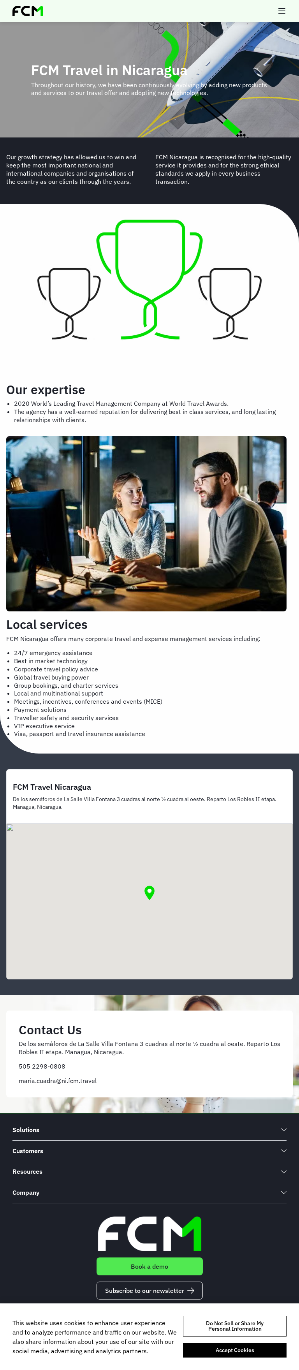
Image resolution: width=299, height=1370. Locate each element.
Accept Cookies (235, 1350)
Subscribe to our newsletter (144, 1290)
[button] (149, 893)
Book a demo (149, 1266)
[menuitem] (149, 1130)
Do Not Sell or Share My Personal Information (235, 1326)
